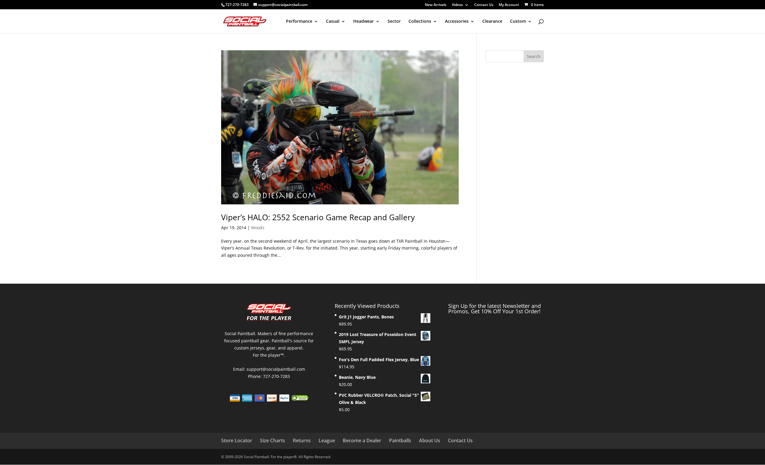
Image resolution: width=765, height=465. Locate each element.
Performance (299, 21)
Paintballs (400, 440)
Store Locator (236, 440)
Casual (332, 21)
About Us (429, 440)
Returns (302, 440)
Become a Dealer (362, 440)
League (327, 440)
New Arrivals (435, 5)
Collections (419, 21)
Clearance (492, 21)
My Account (509, 5)
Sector (394, 21)
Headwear (363, 21)
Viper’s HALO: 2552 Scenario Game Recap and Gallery (318, 217)
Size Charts (272, 440)
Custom (518, 21)
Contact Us (483, 5)
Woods (257, 227)
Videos (457, 5)
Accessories (457, 21)
